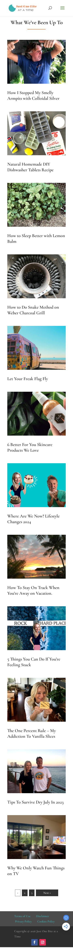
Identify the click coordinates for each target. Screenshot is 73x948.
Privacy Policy (23, 921)
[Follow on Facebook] (34, 942)
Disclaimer (42, 916)
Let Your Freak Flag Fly (27, 378)
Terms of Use (22, 916)
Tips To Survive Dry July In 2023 (35, 802)
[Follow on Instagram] (42, 942)
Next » (47, 893)
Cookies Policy (46, 921)
